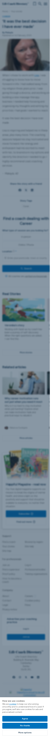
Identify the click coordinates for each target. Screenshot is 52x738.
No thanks (25, 725)
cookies (12, 704)
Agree (25, 718)
